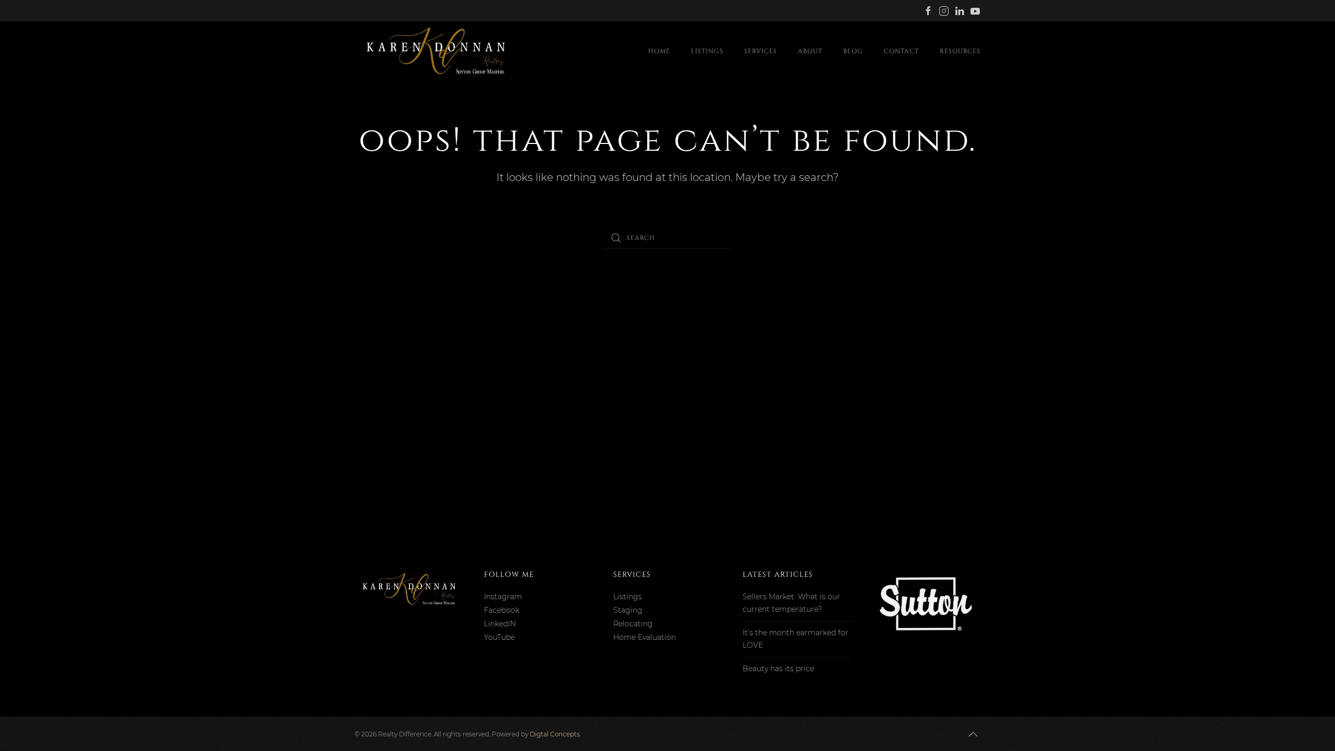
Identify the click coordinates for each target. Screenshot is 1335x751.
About (810, 51)
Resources (960, 51)
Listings (707, 51)
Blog (853, 51)
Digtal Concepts (555, 734)
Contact (901, 51)
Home (659, 51)
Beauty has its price (778, 668)
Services (760, 51)
